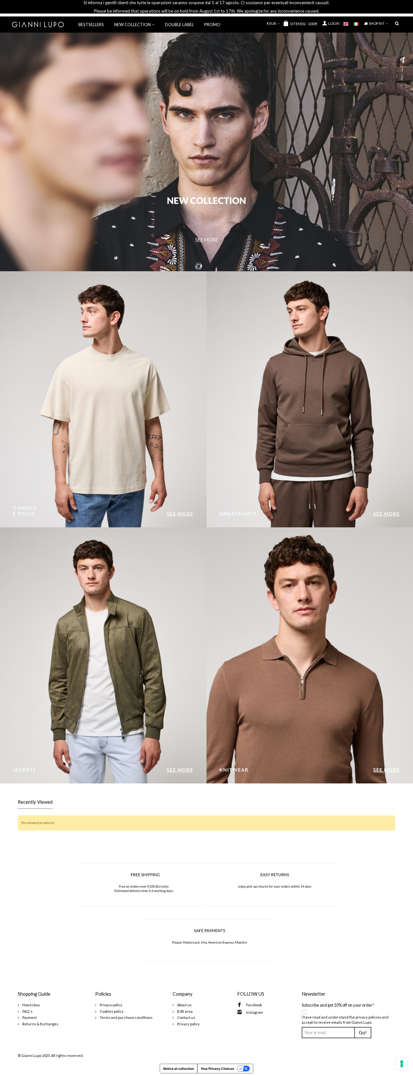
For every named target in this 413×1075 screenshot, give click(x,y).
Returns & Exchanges (40, 1024)
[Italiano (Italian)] (359, 22)
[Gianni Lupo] (37, 24)
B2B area (184, 1011)
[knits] (309, 655)
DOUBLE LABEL (179, 24)
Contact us (185, 1017)
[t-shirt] (103, 399)
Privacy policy (110, 1005)
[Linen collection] (309, 399)
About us (184, 1005)
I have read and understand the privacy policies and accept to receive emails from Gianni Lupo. (345, 1020)
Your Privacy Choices (217, 1068)
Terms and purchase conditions (126, 1017)
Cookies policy (111, 1011)
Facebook (254, 1005)
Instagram (254, 1012)
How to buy (31, 1005)
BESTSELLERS (91, 24)
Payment (29, 1017)
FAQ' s (27, 1011)
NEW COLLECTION (132, 24)
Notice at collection (178, 1068)
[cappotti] (103, 655)
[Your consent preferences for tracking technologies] (402, 1064)
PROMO (212, 24)
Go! (363, 1032)
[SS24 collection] (206, 152)
